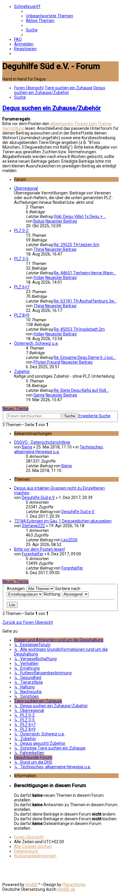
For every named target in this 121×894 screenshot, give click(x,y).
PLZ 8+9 (21, 315)
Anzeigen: (16, 588)
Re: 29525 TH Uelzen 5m (76, 244)
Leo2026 (69, 539)
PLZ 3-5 (21, 258)
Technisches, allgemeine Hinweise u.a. (59, 449)
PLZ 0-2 (21, 230)
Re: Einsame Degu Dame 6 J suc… (85, 357)
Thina (38, 249)
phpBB (31, 884)
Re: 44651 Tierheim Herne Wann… (85, 272)
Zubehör (22, 371)
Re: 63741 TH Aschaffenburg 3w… (85, 301)
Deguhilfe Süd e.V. (38, 497)
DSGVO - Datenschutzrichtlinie (42, 442)
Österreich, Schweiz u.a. (36, 343)
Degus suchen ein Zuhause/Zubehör (51, 108)
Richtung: (53, 594)
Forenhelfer (32, 554)
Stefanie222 (33, 525)
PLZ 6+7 (21, 287)
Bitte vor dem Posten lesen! (39, 549)
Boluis (39, 221)
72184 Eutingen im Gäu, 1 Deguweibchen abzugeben (63, 521)
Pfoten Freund (46, 362)
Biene (27, 447)
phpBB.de (66, 889)
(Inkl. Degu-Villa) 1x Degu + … (80, 216)
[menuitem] (49, 16)
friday (38, 277)
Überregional (26, 188)
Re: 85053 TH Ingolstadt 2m (79, 329)
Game (39, 395)
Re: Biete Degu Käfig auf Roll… (81, 390)
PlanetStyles (74, 884)
